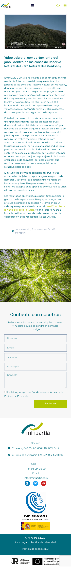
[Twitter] (35, 483)
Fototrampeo (39, 229)
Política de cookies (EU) (35, 548)
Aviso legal (21, 542)
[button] (32, 5)
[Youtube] (43, 483)
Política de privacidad (43, 542)
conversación (22, 229)
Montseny (20, 232)
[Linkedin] (27, 483)
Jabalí (51, 229)
